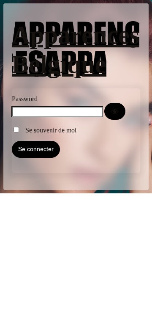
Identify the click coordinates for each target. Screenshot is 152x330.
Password (25, 98)
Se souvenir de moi (48, 130)
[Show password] (114, 111)
